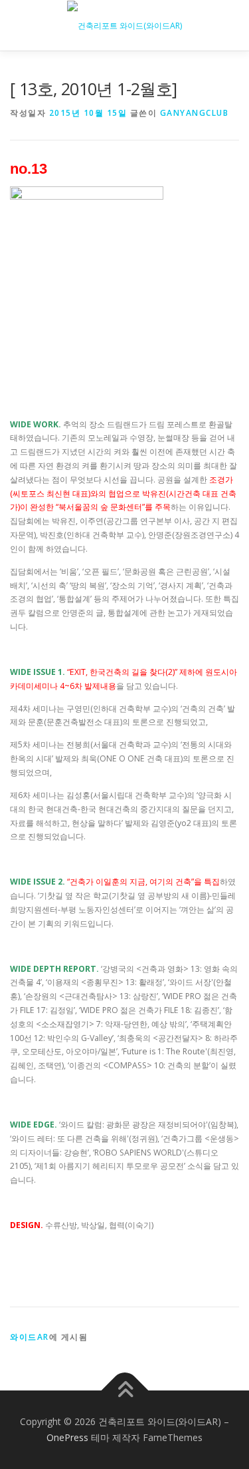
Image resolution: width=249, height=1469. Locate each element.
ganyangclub (194, 112)
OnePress (67, 1437)
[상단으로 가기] (124, 1390)
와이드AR (29, 1337)
